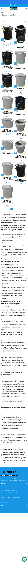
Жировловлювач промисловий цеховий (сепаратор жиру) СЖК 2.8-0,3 (20, 157)
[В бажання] (12, 26)
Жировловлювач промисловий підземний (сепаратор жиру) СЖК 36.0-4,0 (20, 113)
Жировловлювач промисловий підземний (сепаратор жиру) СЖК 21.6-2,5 (20, 67)
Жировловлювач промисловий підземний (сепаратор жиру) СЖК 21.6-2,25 (7, 68)
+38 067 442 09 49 (14, 5)
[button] (2, 39)
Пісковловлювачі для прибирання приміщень (10, 497)
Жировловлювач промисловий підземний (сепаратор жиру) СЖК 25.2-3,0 (7, 113)
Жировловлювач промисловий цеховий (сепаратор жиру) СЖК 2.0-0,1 (7, 152)
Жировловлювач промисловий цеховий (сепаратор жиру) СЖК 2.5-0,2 (7, 131)
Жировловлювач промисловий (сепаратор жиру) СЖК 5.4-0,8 (20, 180)
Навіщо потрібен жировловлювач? (8, 495)
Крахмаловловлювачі (5, 499)
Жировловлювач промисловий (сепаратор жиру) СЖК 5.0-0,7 (20, 46)
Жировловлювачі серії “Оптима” (7, 490)
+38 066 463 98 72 (14, 4)
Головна (3, 12)
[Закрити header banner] (26, 2)
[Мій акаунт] (23, 8)
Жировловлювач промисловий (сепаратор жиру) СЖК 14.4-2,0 (7, 43)
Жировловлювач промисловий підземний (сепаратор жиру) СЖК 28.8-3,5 (20, 90)
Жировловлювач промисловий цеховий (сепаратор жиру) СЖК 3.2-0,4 (7, 179)
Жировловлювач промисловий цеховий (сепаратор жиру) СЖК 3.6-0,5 (20, 135)
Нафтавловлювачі (4, 502)
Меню (3, 21)
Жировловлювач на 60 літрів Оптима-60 (9, 492)
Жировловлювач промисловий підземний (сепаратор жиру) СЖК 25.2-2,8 (7, 91)
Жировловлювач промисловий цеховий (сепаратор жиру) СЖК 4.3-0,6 (7, 202)
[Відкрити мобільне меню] (1, 8)
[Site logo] (14, 8)
